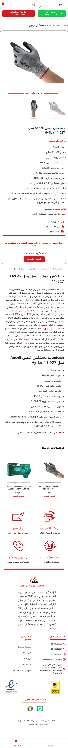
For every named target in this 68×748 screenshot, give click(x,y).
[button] (63, 65)
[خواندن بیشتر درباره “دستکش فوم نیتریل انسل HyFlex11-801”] (39, 459)
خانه (66, 25)
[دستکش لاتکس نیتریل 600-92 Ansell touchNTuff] (18, 469)
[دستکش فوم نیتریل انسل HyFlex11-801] (49, 469)
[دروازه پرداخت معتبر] (55, 687)
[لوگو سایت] (34, 4)
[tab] (57, 269)
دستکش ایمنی (25, 310)
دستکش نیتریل (36, 25)
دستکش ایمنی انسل (54, 328)
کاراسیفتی (58, 432)
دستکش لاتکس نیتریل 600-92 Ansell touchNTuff (18, 487)
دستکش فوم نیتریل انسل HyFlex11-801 (49, 487)
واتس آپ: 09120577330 (50, 13)
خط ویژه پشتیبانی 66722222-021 (18, 13)
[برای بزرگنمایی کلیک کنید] (60, 91)
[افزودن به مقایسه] (6, 127)
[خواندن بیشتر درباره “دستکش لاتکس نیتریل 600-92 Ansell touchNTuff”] (8, 459)
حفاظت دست (53, 25)
